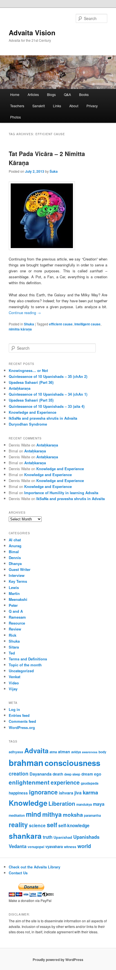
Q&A (67, 94)
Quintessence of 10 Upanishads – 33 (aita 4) (46, 406)
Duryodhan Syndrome (28, 424)
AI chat (15, 539)
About (73, 105)
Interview (16, 575)
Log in (14, 709)
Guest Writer (19, 569)
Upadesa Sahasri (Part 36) (31, 382)
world (84, 846)
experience (65, 782)
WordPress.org (22, 727)
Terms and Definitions (28, 659)
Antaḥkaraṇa (19, 388)
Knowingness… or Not (28, 370)
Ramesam (17, 617)
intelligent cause (87, 324)
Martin (14, 593)
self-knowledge (74, 825)
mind (33, 814)
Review (15, 629)
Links (57, 105)
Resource (17, 623)
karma (90, 792)
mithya (52, 814)
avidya (76, 752)
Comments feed (22, 721)
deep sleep (72, 774)
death (58, 774)
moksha (73, 814)
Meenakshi (18, 599)
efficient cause (61, 324)
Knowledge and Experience (32, 412)
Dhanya (15, 563)
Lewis (14, 587)
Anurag (15, 545)
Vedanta (17, 846)
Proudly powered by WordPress (58, 959)
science (37, 825)
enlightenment (29, 782)
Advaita (36, 750)
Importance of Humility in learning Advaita (61, 492)
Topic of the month (25, 664)
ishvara (66, 793)
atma (53, 752)
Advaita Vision (32, 32)
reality (18, 824)
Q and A (16, 611)
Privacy (92, 105)
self (52, 824)
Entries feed (19, 715)
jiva (78, 793)
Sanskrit (38, 105)
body (102, 752)
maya (98, 804)
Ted (12, 653)
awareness (89, 752)
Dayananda (41, 774)
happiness (18, 793)
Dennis (15, 557)
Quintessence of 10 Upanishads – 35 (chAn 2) (48, 376)
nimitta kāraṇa (20, 329)
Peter (13, 605)
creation (18, 773)
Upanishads (86, 836)
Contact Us (18, 872)
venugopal (36, 846)
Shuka (29, 324)
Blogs (51, 94)
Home (14, 94)
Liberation (61, 803)
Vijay (13, 688)
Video (14, 683)
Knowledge (28, 803)
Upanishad (62, 837)
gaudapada (90, 783)
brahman (26, 762)
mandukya (84, 804)
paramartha (92, 815)
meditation (17, 815)
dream (87, 774)
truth (47, 837)
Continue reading (25, 312)
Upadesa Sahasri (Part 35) (31, 400)
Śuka (54, 171)
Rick (12, 635)
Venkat (14, 676)
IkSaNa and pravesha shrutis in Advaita (43, 418)
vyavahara (54, 846)
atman (64, 751)
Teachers (17, 105)
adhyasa (16, 751)
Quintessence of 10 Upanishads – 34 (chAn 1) (48, 394)
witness (70, 846)
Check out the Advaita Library (34, 867)
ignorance (43, 792)
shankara (25, 835)
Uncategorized (21, 670)
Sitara (14, 647)
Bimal (14, 551)
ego (97, 774)
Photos (15, 117)
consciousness (72, 762)
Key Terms (18, 581)
